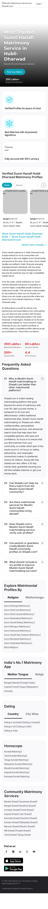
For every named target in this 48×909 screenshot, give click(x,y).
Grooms (19, 185)
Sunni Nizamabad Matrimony (17, 618)
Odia (32, 682)
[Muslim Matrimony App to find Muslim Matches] (13, 860)
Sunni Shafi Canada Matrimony (18, 614)
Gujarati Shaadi (11, 814)
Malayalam (32, 687)
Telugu (22, 687)
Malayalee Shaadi (28, 822)
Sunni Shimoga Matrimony (16, 605)
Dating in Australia (12, 722)
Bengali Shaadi (11, 805)
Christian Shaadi (12, 810)
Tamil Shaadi (10, 834)
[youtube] (34, 851)
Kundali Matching (12, 751)
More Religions (11, 647)
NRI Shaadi (9, 830)
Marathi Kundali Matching (16, 768)
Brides (7, 185)
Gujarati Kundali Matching (16, 772)
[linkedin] (20, 851)
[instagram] (13, 851)
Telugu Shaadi (24, 834)
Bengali (7, 682)
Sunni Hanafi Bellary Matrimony (19, 622)
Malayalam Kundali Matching (17, 764)
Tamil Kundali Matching (15, 755)
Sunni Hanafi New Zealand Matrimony (22, 635)
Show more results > (34, 244)
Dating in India (11, 730)
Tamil (15, 687)
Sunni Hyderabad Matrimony (17, 643)
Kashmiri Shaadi (28, 818)
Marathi (16, 682)
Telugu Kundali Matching (15, 760)
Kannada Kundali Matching (16, 776)
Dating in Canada (31, 722)
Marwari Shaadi (11, 826)
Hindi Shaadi (27, 810)
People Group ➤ (27, 888)
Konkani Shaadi (11, 822)
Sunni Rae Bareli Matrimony (17, 639)
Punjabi (24, 682)
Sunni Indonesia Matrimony (17, 630)
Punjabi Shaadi (23, 830)
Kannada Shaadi (11, 818)
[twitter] (27, 851)
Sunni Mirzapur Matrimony (16, 626)
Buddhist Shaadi (27, 805)
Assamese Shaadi (28, 801)
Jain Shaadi (25, 814)
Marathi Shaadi (11, 801)
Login (38, 3)
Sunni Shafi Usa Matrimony (17, 610)
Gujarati (7, 687)
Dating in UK (10, 726)
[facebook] (6, 851)
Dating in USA (23, 726)
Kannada (8, 691)
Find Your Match (14, 72)
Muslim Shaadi (27, 826)
